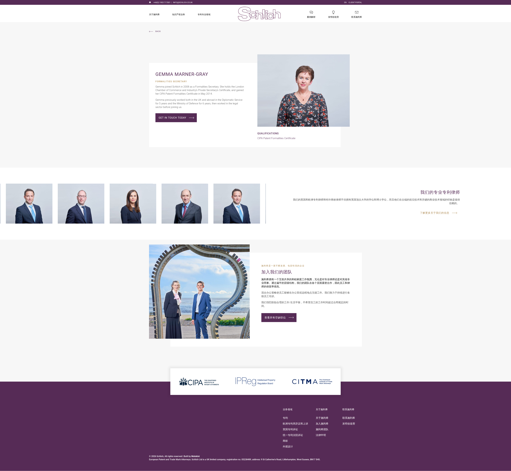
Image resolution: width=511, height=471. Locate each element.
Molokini (195, 456)
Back (158, 31)
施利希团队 (322, 429)
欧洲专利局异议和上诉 (295, 423)
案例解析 (311, 17)
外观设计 (288, 446)
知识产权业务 (178, 14)
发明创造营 (333, 17)
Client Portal (355, 2)
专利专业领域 (204, 14)
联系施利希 (356, 17)
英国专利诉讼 (290, 429)
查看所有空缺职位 (275, 317)
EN (345, 2)
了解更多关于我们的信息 (434, 212)
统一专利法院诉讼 (293, 435)
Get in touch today (172, 117)
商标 (285, 440)
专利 (285, 417)
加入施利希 (322, 423)
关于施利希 (154, 14)
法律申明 (321, 435)
